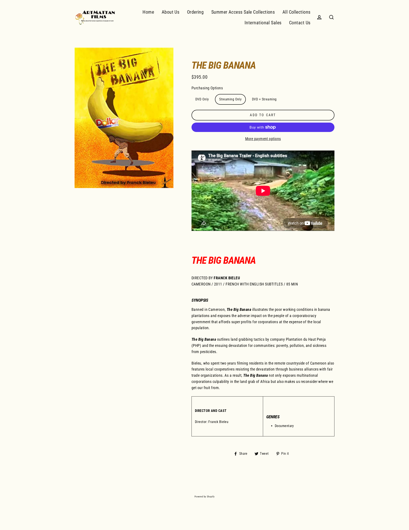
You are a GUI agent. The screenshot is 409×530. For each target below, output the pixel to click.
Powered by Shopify (204, 496)
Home (148, 12)
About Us (171, 12)
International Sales (263, 22)
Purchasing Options (207, 88)
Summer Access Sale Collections (243, 12)
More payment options (263, 138)
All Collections (296, 12)
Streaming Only (230, 99)
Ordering (195, 12)
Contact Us (300, 22)
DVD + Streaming (264, 99)
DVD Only (202, 99)
